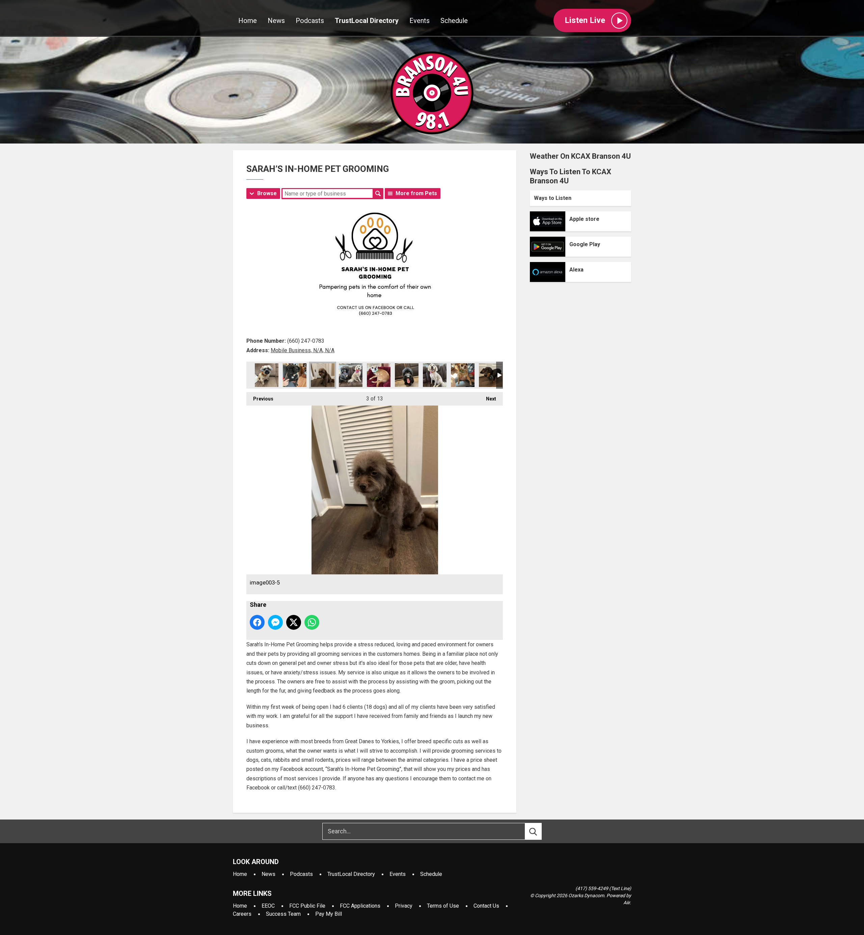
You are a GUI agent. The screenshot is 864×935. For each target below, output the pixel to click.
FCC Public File (307, 906)
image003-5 (322, 375)
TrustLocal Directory (367, 21)
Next (487, 398)
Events (419, 21)
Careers (242, 914)
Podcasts (310, 21)
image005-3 (463, 375)
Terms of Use (443, 906)
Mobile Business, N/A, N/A (302, 350)
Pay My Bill (328, 914)
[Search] (539, 831)
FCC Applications (360, 906)
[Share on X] (293, 622)
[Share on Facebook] (257, 622)
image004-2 (350, 375)
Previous (259, 398)
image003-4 (294, 375)
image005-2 (435, 375)
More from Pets (416, 193)
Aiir (626, 902)
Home (247, 21)
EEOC (268, 906)
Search (378, 193)
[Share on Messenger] (275, 622)
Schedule (454, 21)
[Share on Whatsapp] (311, 622)
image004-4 (406, 375)
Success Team (283, 914)
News (276, 21)
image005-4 (491, 375)
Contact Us (486, 906)
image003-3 (266, 375)
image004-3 (378, 375)
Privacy (403, 906)
